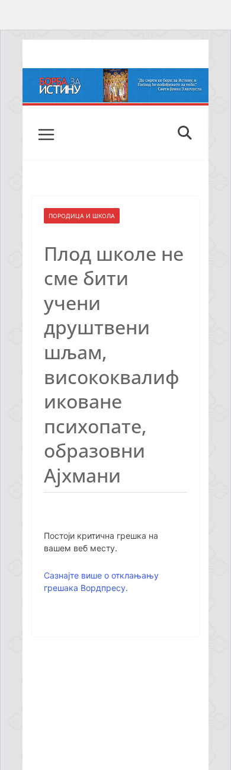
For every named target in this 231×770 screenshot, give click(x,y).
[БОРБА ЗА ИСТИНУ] (115, 76)
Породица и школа (82, 215)
